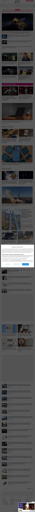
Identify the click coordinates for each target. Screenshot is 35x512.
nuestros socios (13, 248)
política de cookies (23, 252)
